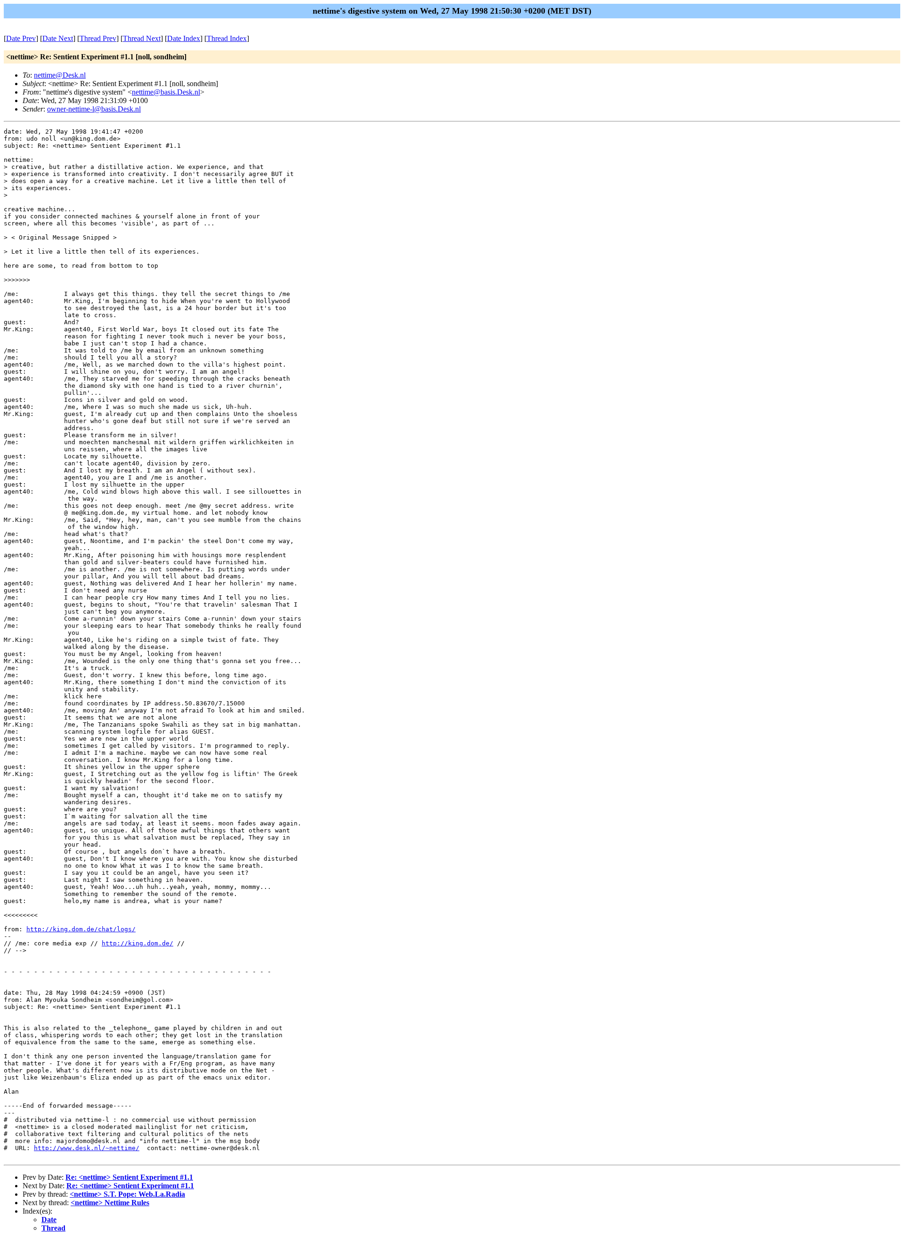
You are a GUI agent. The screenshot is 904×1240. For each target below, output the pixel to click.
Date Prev (21, 38)
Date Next (57, 38)
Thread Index (227, 38)
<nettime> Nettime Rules (110, 1203)
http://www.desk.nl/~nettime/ (86, 1148)
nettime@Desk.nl (60, 75)
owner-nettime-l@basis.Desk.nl (94, 109)
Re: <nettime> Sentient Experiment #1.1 (129, 1177)
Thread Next (142, 38)
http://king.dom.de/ (137, 943)
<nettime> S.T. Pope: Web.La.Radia (127, 1194)
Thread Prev (98, 38)
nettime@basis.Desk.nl (166, 92)
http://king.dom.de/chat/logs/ (81, 929)
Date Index (183, 38)
